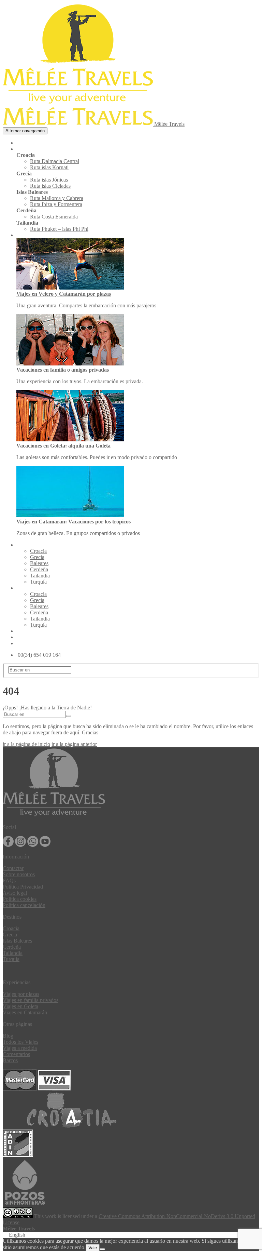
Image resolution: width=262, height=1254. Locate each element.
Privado (26, 545)
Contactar (13, 868)
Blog (22, 637)
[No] (102, 1249)
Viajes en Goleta (20, 1006)
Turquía (38, 582)
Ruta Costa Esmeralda (54, 216)
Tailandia (40, 575)
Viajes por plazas (21, 994)
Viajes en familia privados (30, 1000)
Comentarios (16, 1054)
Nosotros (28, 631)
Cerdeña (39, 569)
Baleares (39, 563)
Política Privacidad (23, 887)
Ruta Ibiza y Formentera (56, 204)
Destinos (28, 588)
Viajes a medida (20, 1048)
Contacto (28, 643)
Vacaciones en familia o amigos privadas (62, 370)
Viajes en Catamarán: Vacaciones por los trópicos (73, 521)
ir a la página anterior (74, 744)
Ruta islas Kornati (49, 167)
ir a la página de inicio (26, 744)
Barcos (10, 1060)
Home (23, 143)
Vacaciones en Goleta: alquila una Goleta (63, 446)
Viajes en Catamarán (25, 1012)
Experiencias (33, 235)
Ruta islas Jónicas (49, 180)
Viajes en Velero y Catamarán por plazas (63, 294)
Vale (92, 1247)
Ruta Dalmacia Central (54, 161)
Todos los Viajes (20, 1042)
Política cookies (20, 899)
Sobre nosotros (19, 874)
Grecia (37, 557)
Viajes (24, 149)
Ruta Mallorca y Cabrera (56, 198)
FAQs (9, 880)
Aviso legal (15, 893)
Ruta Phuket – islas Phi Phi (59, 229)
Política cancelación (24, 905)
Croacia (38, 551)
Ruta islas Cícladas (50, 186)
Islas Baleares (17, 941)
